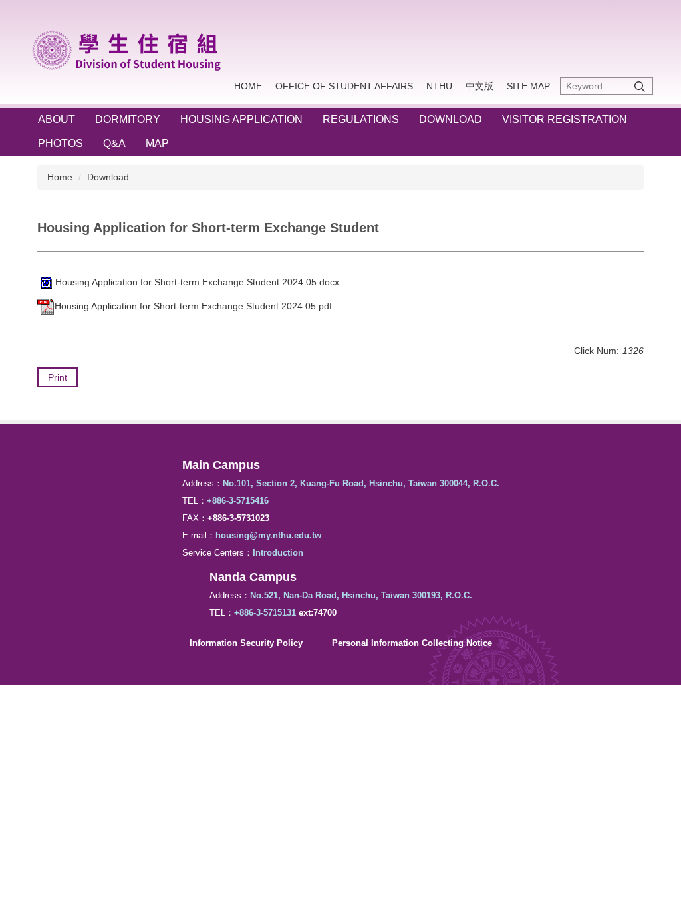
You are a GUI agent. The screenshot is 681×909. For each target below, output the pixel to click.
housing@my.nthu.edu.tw (268, 535)
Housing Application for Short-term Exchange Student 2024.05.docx (197, 282)
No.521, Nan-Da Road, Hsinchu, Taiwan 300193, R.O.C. (361, 595)
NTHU (439, 86)
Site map (528, 86)
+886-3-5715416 (238, 501)
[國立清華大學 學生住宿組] (131, 48)
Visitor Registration (564, 119)
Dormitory (127, 119)
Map (157, 143)
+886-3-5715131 (265, 613)
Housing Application (241, 119)
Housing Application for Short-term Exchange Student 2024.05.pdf (193, 306)
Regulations (361, 119)
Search (639, 86)
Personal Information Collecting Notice (412, 643)
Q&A (114, 143)
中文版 (479, 86)
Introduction (278, 553)
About (56, 119)
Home (248, 86)
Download (450, 119)
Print (57, 377)
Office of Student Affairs (344, 86)
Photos (60, 143)
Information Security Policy (246, 643)
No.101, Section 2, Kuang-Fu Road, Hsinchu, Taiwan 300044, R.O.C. (361, 483)
